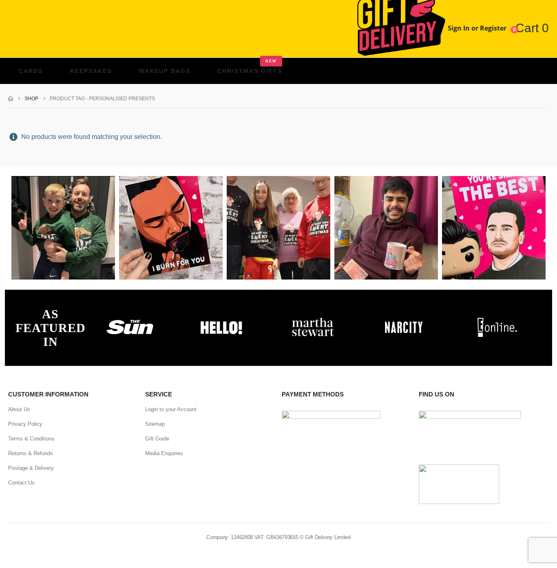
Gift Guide (157, 439)
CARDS (31, 71)
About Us (19, 409)
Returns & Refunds (30, 453)
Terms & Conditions (31, 439)
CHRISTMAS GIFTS (249, 66)
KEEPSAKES (91, 71)
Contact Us (21, 483)
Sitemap (155, 424)
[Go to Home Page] (10, 98)
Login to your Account (171, 409)
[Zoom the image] (130, 320)
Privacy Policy (25, 424)
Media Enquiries (164, 453)
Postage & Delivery (31, 468)
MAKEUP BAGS (164, 71)
